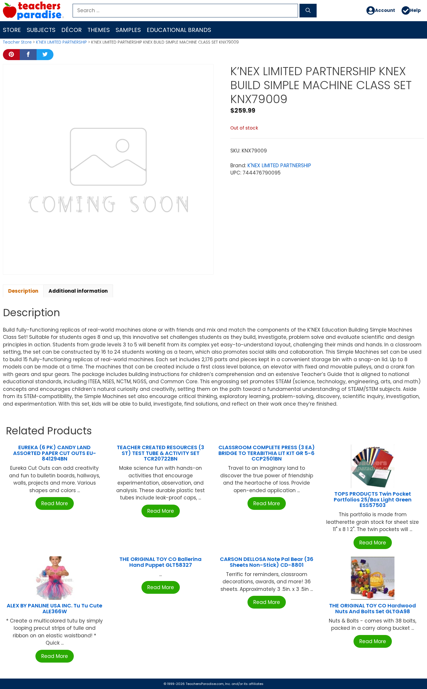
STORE (12, 30)
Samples (128, 30)
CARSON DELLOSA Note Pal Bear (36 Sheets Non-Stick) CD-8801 (266, 562)
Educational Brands (179, 30)
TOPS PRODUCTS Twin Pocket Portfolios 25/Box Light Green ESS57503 (373, 499)
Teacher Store (17, 42)
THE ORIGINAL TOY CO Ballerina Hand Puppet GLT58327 (160, 562)
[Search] (308, 11)
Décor (71, 30)
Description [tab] (23, 290)
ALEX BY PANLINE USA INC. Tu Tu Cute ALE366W (54, 608)
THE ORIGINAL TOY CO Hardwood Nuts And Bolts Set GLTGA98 (372, 608)
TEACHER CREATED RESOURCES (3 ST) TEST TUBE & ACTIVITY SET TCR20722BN (160, 453)
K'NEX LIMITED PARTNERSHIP (61, 42)
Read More (54, 503)
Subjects (41, 30)
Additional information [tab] (78, 290)
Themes (98, 30)
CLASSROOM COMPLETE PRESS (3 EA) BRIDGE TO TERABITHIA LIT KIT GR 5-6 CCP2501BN (266, 453)
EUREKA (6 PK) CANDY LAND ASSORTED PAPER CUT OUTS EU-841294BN (54, 453)
